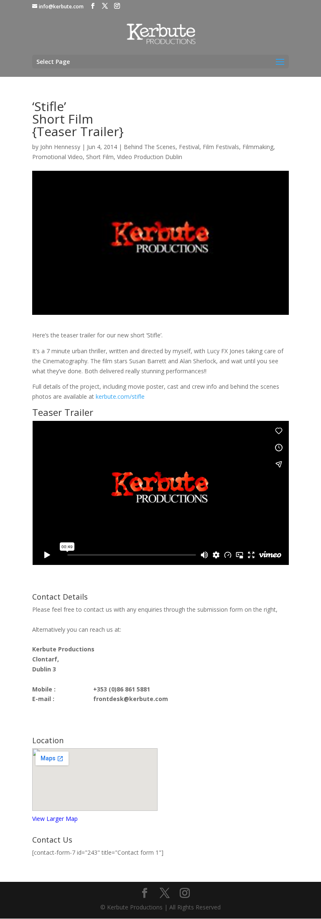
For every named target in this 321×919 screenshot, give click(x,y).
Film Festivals (221, 147)
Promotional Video (57, 157)
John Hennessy (60, 147)
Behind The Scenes (150, 147)
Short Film (100, 157)
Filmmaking (257, 147)
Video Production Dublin (149, 157)
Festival (189, 147)
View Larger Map (55, 819)
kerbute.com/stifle (120, 396)
